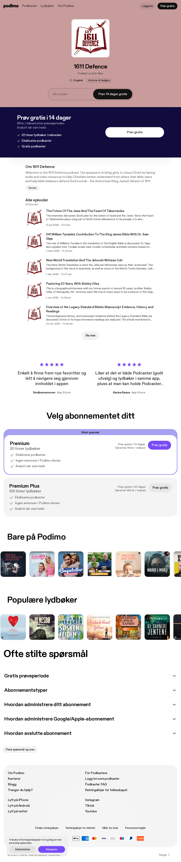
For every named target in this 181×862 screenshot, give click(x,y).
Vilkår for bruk (110, 828)
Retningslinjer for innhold (80, 828)
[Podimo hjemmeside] (11, 6)
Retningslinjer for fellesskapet (106, 790)
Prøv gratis (167, 6)
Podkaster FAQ (96, 784)
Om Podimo (66, 6)
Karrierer (14, 779)
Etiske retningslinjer (47, 828)
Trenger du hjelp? (20, 790)
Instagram (92, 800)
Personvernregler (135, 828)
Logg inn (147, 6)
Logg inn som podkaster (102, 779)
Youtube (91, 811)
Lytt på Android (19, 806)
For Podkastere (96, 773)
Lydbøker (47, 6)
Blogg (12, 784)
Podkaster (29, 6)
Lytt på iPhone (18, 800)
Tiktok (89, 806)
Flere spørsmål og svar (20, 749)
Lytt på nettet (17, 811)
